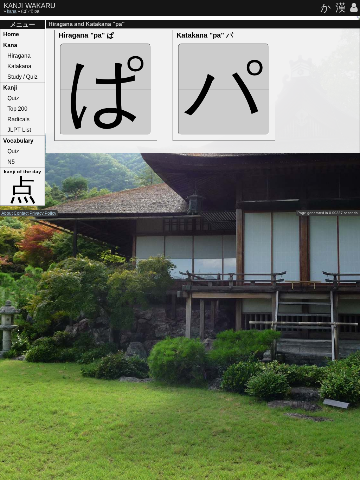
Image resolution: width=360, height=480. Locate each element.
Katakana (19, 66)
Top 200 (17, 109)
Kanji (10, 88)
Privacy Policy (43, 213)
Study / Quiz (22, 77)
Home (11, 34)
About (7, 213)
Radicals (18, 119)
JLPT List (19, 130)
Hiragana (19, 56)
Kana (10, 45)
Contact (21, 213)
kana (12, 11)
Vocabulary (18, 141)
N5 (11, 162)
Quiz (13, 98)
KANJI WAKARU (29, 5)
